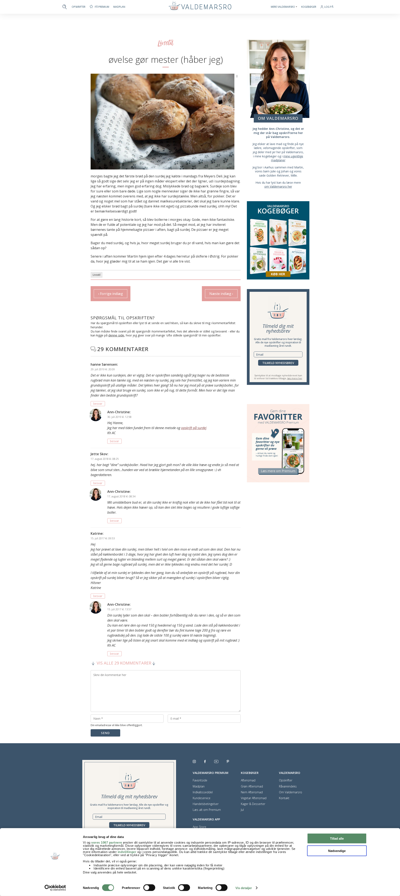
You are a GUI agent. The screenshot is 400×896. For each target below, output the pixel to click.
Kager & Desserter (253, 804)
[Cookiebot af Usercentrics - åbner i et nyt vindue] (55, 888)
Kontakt (284, 798)
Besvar (97, 404)
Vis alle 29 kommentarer (124, 663)
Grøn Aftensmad (252, 786)
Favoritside (200, 780)
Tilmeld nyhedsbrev (278, 363)
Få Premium (102, 6)
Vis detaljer (243, 888)
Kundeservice (201, 798)
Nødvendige (337, 850)
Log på (328, 7)
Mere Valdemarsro (283, 7)
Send (105, 733)
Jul (242, 810)
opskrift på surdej (193, 428)
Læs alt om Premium (207, 810)
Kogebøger (308, 7)
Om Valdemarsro (290, 792)
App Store (199, 827)
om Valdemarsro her (278, 186)
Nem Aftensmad (252, 792)
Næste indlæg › (221, 293)
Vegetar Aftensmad (253, 798)
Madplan (119, 7)
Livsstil (96, 275)
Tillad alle (337, 838)
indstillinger (127, 852)
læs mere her (294, 378)
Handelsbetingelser (206, 804)
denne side (116, 335)
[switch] (149, 887)
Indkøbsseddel (203, 792)
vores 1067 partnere (106, 842)
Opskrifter (78, 7)
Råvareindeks (288, 786)
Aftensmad (248, 780)
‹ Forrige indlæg (110, 293)
